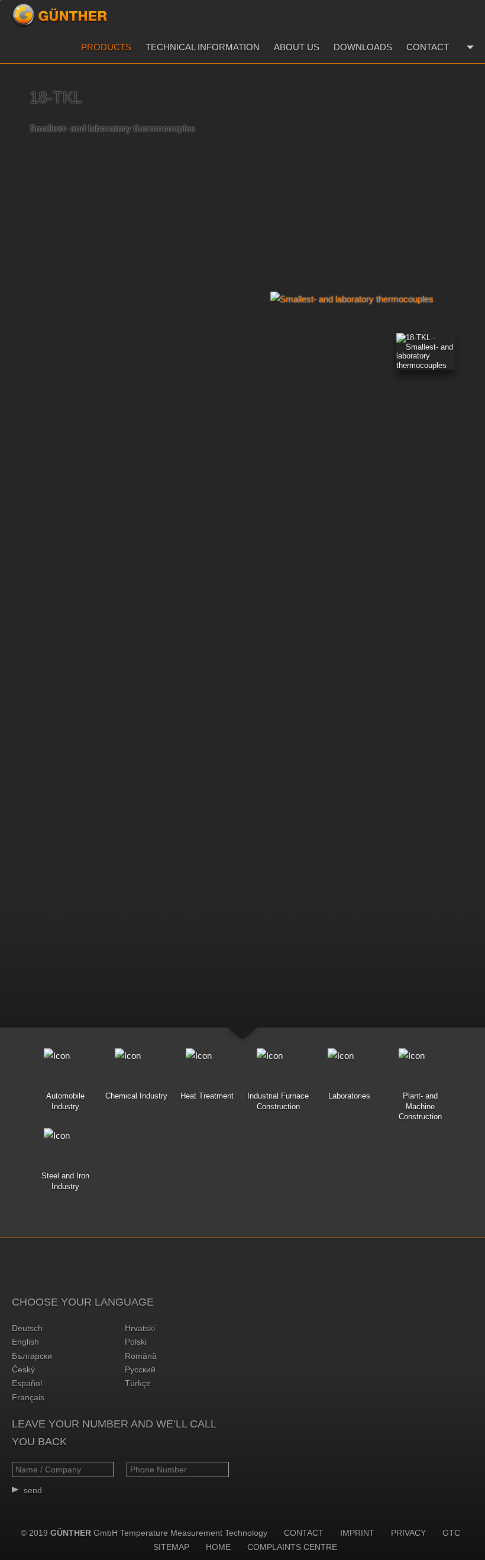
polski (136, 1341)
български (32, 1356)
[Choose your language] (469, 47)
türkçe (138, 1383)
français (28, 1397)
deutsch (27, 1328)
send (33, 1490)
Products (106, 47)
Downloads (363, 47)
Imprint (357, 1533)
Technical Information (203, 47)
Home (218, 1547)
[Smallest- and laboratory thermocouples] (355, 299)
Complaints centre (292, 1547)
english (25, 1341)
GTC (451, 1533)
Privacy (408, 1533)
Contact (427, 47)
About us (296, 47)
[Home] (60, 15)
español (27, 1383)
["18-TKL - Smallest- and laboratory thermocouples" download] (425, 351)
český (23, 1369)
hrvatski (140, 1328)
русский (140, 1369)
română (141, 1356)
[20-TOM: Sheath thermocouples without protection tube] (470, 185)
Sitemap (171, 1547)
